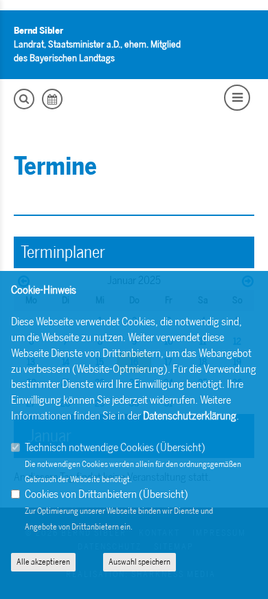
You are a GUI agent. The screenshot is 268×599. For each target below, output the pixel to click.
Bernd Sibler (38, 30)
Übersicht (180, 447)
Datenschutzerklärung (189, 415)
